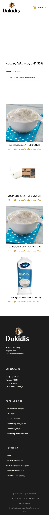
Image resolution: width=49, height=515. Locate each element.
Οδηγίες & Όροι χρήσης (15, 475)
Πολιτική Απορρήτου (14, 460)
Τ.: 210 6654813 (11, 383)
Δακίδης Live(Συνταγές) (15, 408)
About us (9, 455)
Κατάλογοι (10, 413)
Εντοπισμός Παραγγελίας (16, 424)
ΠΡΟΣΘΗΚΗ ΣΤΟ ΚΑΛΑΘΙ (26, 138)
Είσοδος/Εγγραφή (13, 429)
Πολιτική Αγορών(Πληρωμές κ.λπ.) (19, 465)
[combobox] (25, 78)
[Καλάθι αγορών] (34, 7)
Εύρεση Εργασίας (13, 418)
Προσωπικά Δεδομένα (15, 470)
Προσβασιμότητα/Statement (17, 434)
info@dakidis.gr (17, 387)
